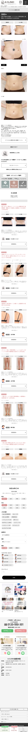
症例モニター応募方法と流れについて (14, 169)
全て (4, 498)
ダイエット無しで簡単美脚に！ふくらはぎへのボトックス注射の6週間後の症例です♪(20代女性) (14, 350)
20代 (17, 505)
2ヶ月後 (24, 64)
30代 (24, 505)
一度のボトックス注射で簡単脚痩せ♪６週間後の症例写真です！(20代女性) (13, 397)
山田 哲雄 (13, 334)
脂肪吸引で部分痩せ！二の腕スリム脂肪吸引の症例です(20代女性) (14, 304)
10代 (11, 505)
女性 (11, 498)
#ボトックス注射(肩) (5, 446)
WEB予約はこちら (21, 630)
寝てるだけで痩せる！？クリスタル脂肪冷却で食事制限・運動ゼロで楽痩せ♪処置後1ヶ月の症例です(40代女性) (14, 208)
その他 (23, 498)
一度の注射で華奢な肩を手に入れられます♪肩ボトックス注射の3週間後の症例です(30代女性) (13, 443)
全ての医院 (4, 547)
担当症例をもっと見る (15, 152)
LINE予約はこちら (7, 630)
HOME (2, 5)
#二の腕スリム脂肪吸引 (5, 307)
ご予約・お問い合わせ (5, 714)
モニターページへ (14, 165)
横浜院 (17, 547)
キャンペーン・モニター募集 (6, 716)
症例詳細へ (14, 244)
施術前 (3, 64)
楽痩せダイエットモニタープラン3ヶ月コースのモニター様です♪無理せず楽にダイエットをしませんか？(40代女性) (13, 256)
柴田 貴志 (13, 427)
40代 (4, 507)
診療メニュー (3, 721)
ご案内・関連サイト (5, 719)
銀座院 (10, 547)
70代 (24, 507)
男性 (17, 498)
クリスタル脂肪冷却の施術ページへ (14, 140)
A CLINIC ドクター (15, 238)
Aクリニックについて (5, 711)
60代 (17, 507)
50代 (11, 507)
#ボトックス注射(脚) (5, 400)
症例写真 (5, 5)
